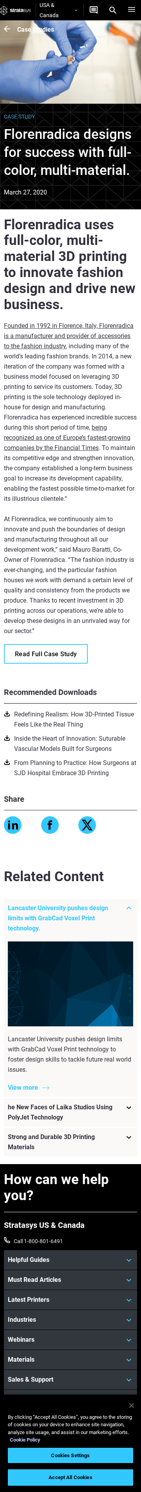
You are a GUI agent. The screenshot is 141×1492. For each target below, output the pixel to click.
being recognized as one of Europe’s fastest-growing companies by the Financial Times (67, 438)
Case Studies (35, 29)
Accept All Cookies (70, 1477)
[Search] (112, 10)
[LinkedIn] (13, 825)
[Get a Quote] (93, 10)
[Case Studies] (10, 29)
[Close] (131, 1405)
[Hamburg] (131, 10)
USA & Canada (49, 10)
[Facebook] (50, 825)
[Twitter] (87, 825)
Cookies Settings (70, 1455)
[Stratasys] (15, 10)
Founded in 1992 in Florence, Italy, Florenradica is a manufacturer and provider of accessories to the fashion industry (69, 336)
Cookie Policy (25, 1440)
